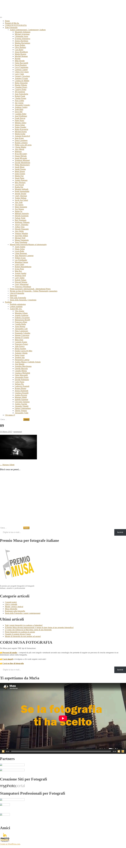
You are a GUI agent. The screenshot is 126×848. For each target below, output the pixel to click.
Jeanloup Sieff (20, 275)
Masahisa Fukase (21, 262)
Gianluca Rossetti (21, 393)
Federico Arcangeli (22, 318)
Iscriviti (120, 532)
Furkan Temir (20, 218)
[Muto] (119, 751)
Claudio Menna (21, 371)
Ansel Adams (20, 247)
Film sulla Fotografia (18, 298)
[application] (63, 718)
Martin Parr (19, 176)
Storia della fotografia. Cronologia (23, 300)
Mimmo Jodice (20, 123)
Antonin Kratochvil (22, 136)
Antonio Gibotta (21, 353)
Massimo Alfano (21, 313)
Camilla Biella (20, 324)
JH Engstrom (20, 92)
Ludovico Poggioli (22, 386)
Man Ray (18, 271)
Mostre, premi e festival (14, 607)
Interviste (13, 295)
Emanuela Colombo (22, 333)
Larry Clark (19, 74)
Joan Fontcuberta (21, 94)
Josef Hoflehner (21, 116)
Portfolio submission (18, 304)
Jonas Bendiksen (21, 52)
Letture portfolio (16, 306)
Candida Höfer (20, 114)
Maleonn (18, 151)
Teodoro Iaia (20, 357)
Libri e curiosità (11, 604)
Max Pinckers (20, 182)
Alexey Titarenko (21, 225)
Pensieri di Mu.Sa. (12, 23)
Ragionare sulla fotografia (15, 611)
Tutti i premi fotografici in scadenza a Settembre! (24, 625)
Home (7, 21)
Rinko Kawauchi (21, 129)
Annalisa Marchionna (23, 366)
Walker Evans (20, 258)
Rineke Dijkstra (21, 85)
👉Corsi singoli (6, 659)
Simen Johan (20, 125)
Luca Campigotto (21, 67)
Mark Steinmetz (21, 207)
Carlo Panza (19, 382)
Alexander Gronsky (22, 105)
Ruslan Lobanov (21, 143)
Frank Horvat (20, 118)
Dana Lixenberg (21, 140)
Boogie (17, 58)
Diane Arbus (20, 249)
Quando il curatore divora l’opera (18, 634)
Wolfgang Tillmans (22, 222)
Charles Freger (20, 98)
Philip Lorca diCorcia (23, 145)
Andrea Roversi (21, 395)
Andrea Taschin (21, 404)
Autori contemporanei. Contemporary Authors (28, 30)
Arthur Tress (19, 227)
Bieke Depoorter (21, 83)
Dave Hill (18, 112)
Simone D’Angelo (22, 337)
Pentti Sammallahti (22, 191)
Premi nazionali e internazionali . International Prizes (30, 289)
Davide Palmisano (22, 380)
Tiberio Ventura (21, 411)
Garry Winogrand (21, 284)
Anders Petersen (21, 180)
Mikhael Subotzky (22, 213)
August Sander (20, 273)
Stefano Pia (19, 384)
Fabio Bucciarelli (21, 63)
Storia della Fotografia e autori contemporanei (22, 613)
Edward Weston (21, 282)
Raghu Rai (19, 187)
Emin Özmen (20, 174)
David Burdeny (21, 65)
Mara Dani (19, 340)
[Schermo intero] (123, 751)
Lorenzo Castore (21, 70)
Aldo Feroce (19, 346)
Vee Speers (19, 205)
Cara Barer (19, 50)
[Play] (3, 751)
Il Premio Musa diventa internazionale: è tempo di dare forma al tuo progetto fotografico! (39, 627)
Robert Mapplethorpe (23, 267)
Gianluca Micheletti (22, 373)
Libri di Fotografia (17, 293)
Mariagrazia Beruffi (22, 320)
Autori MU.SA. (16, 309)
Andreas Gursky (21, 107)
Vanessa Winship (21, 233)
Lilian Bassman (21, 253)
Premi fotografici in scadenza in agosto (20, 632)
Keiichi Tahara (20, 280)
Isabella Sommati (21, 399)
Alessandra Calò (21, 329)
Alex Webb (19, 231)
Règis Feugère (20, 349)
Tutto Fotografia (11, 27)
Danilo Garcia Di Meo (23, 351)
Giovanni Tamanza (22, 402)
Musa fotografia (11, 609)
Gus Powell (19, 185)
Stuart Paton (19, 178)
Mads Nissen (20, 171)
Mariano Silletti (21, 397)
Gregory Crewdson (22, 76)
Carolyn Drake (20, 89)
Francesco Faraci (21, 344)
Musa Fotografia (14, 5)
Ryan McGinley (21, 154)
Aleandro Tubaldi (21, 406)
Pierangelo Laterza (22, 360)
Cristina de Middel (22, 81)
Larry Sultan (19, 278)
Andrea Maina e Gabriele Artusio (28, 362)
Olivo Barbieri (20, 47)
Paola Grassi (19, 355)
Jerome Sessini (20, 194)
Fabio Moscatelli (21, 375)
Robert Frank (20, 96)
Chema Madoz (20, 147)
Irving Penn (19, 269)
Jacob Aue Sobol (21, 200)
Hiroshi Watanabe (22, 229)
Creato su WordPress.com (10, 844)
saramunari (17, 432)
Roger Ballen (20, 45)
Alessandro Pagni (21, 377)
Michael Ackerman (22, 34)
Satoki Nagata (20, 169)
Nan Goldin (19, 101)
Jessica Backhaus (21, 41)
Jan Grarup (19, 103)
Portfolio (8, 302)
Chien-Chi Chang (22, 72)
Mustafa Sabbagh (21, 189)
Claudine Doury (21, 87)
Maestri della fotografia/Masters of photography (28, 244)
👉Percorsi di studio (8, 653)
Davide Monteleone (22, 163)
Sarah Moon (19, 167)
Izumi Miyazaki (21, 158)
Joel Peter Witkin (21, 236)
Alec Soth (19, 202)
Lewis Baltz (19, 251)
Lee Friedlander (21, 260)
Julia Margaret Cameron (24, 256)
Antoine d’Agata (21, 78)
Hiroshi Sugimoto (22, 216)
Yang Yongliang (21, 242)
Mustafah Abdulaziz (22, 32)
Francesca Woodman (23, 287)
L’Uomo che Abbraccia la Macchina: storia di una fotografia (28, 630)
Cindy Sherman (21, 196)
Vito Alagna (19, 311)
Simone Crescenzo (22, 335)
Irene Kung (19, 138)
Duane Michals (21, 156)
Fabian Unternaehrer (23, 408)
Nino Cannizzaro (21, 331)
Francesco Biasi (21, 322)
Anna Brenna (20, 326)
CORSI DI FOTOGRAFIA (16, 25)
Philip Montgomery (22, 165)
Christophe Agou (21, 36)
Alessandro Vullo (21, 413)
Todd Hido (19, 109)
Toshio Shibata (20, 198)
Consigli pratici (11, 602)
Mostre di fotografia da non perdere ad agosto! (23, 636)
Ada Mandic (19, 364)
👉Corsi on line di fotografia (12, 663)
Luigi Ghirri (19, 264)
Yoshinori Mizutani (22, 160)
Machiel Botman (21, 56)
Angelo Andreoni (21, 315)
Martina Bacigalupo (22, 43)
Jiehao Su (18, 211)
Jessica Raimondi (21, 391)
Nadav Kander (20, 127)
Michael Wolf (20, 238)
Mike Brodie (20, 61)
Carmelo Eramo (21, 342)
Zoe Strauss (19, 209)
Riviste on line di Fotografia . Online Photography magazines (33, 291)
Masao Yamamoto (22, 240)
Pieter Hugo (19, 120)
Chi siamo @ (10, 415)
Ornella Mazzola (21, 368)
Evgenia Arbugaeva (22, 39)
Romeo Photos (20, 388)
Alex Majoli (19, 149)
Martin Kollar (20, 134)
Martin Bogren (20, 54)
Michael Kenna (21, 132)
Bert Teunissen (20, 220)
